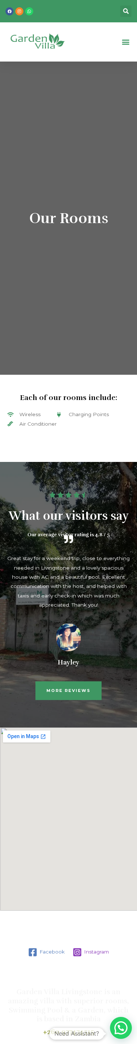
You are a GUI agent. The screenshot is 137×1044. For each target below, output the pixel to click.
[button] (125, 42)
